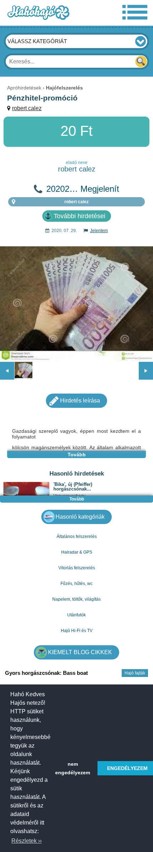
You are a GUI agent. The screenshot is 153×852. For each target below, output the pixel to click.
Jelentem (99, 231)
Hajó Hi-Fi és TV (77, 630)
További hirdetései (79, 216)
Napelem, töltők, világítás (76, 599)
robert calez (27, 108)
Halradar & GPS (76, 552)
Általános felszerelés (77, 536)
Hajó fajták (135, 673)
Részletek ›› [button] (26, 841)
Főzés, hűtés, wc (76, 583)
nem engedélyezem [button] (72, 768)
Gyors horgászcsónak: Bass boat (46, 673)
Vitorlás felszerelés (76, 567)
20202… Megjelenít (82, 189)
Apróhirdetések (24, 88)
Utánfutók (76, 614)
